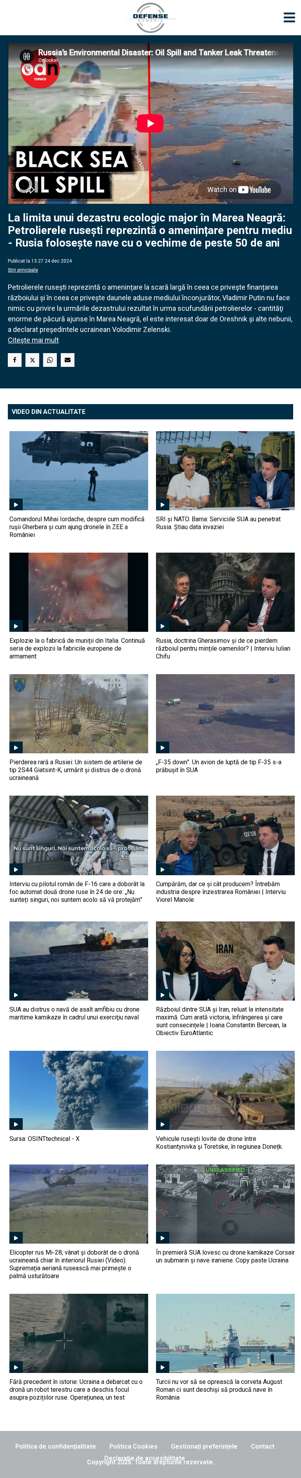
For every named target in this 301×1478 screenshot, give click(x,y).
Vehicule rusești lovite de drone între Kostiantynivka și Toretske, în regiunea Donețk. (219, 1142)
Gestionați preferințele (204, 1446)
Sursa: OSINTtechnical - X (44, 1139)
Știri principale (23, 270)
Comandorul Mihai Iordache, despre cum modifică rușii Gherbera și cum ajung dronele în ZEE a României (77, 527)
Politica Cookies (133, 1446)
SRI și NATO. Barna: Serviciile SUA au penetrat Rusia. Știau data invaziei (218, 523)
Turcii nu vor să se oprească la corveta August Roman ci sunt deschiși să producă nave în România (219, 1389)
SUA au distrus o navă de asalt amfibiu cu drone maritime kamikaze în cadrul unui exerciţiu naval (74, 1013)
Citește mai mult (33, 340)
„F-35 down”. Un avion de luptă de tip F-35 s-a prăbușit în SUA (218, 766)
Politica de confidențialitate (55, 1446)
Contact (262, 1446)
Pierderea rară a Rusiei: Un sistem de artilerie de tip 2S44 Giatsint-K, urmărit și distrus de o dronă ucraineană (75, 770)
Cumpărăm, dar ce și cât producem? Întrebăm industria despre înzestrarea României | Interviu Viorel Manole (221, 891)
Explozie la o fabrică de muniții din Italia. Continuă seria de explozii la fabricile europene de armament (77, 648)
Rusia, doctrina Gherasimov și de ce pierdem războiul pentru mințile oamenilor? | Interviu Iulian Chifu (223, 648)
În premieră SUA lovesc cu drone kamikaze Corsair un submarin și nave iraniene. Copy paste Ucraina (225, 1256)
